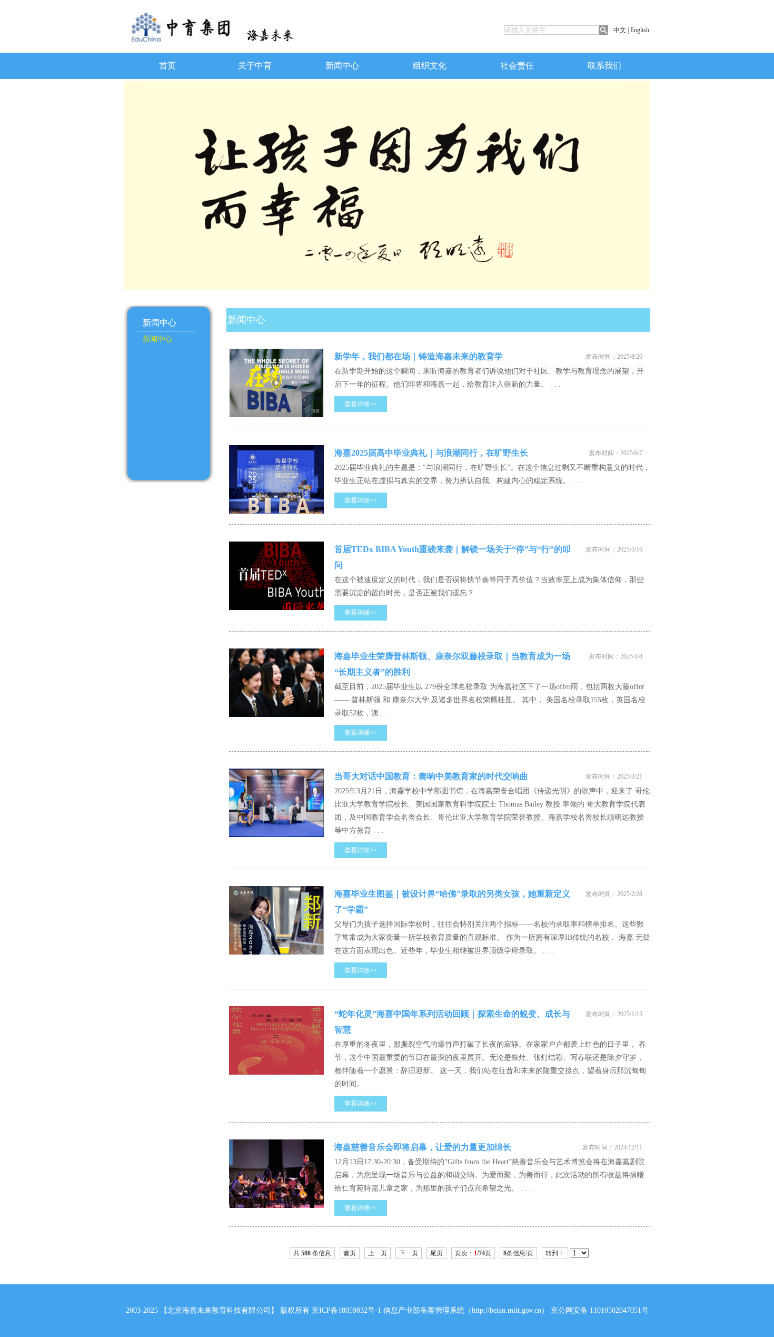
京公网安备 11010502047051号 (600, 1310)
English (639, 30)
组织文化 (429, 65)
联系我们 (604, 65)
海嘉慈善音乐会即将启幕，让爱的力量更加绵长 (422, 1147)
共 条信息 (312, 1253)
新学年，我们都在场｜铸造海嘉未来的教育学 (418, 356)
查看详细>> (360, 404)
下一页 (408, 1253)
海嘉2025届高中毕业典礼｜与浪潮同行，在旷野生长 (431, 452)
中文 (619, 30)
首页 (167, 65)
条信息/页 (518, 1253)
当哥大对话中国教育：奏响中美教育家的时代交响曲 (431, 776)
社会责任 (517, 65)
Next (132, 161)
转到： (554, 1253)
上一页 (377, 1253)
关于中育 (255, 65)
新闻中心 (342, 65)
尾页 (436, 1253)
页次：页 (473, 1253)
